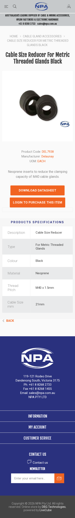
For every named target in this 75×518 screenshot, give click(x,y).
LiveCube (46, 510)
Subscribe (59, 478)
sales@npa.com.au (47, 23)
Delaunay (47, 156)
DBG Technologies (54, 506)
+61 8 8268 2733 (26, 23)
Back (10, 320)
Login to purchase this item (37, 202)
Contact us (40, 462)
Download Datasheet (37, 190)
